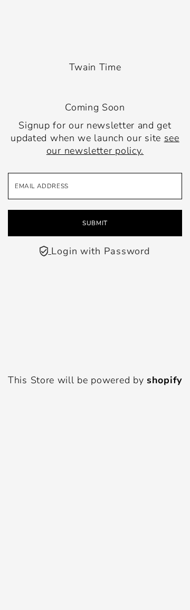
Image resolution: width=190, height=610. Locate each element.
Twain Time (95, 67)
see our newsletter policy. (112, 144)
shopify (164, 380)
